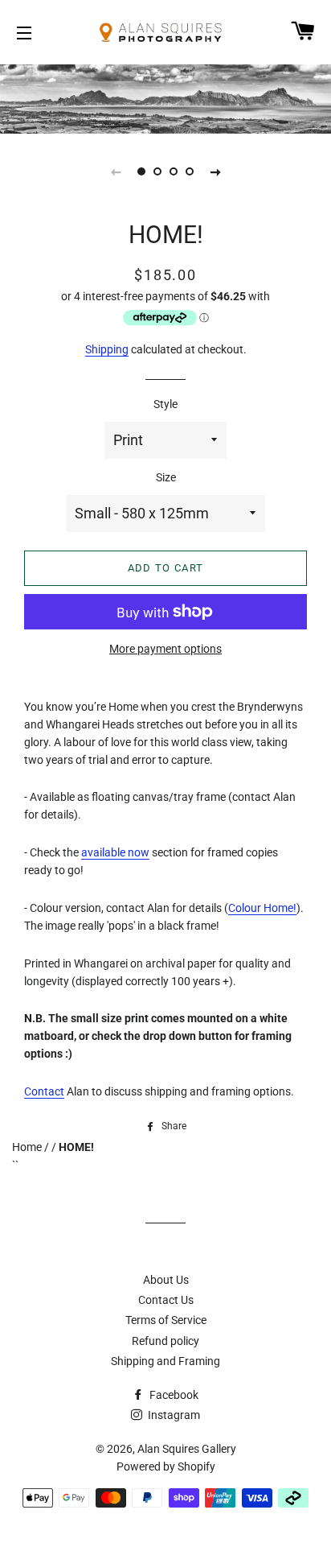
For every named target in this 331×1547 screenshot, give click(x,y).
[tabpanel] (165, 97)
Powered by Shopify (165, 1466)
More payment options (165, 648)
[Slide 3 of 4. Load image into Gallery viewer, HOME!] (174, 171)
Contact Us (166, 1299)
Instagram (172, 1415)
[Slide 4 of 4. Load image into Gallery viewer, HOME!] (190, 171)
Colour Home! (262, 907)
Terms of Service (165, 1320)
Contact (44, 1091)
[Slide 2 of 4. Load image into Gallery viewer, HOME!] (157, 171)
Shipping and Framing (165, 1361)
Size (166, 477)
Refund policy (165, 1341)
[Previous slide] (115, 171)
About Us (166, 1279)
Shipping (107, 349)
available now (115, 852)
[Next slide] (215, 171)
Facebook (172, 1394)
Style (165, 404)
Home (28, 1147)
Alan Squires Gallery (186, 1448)
